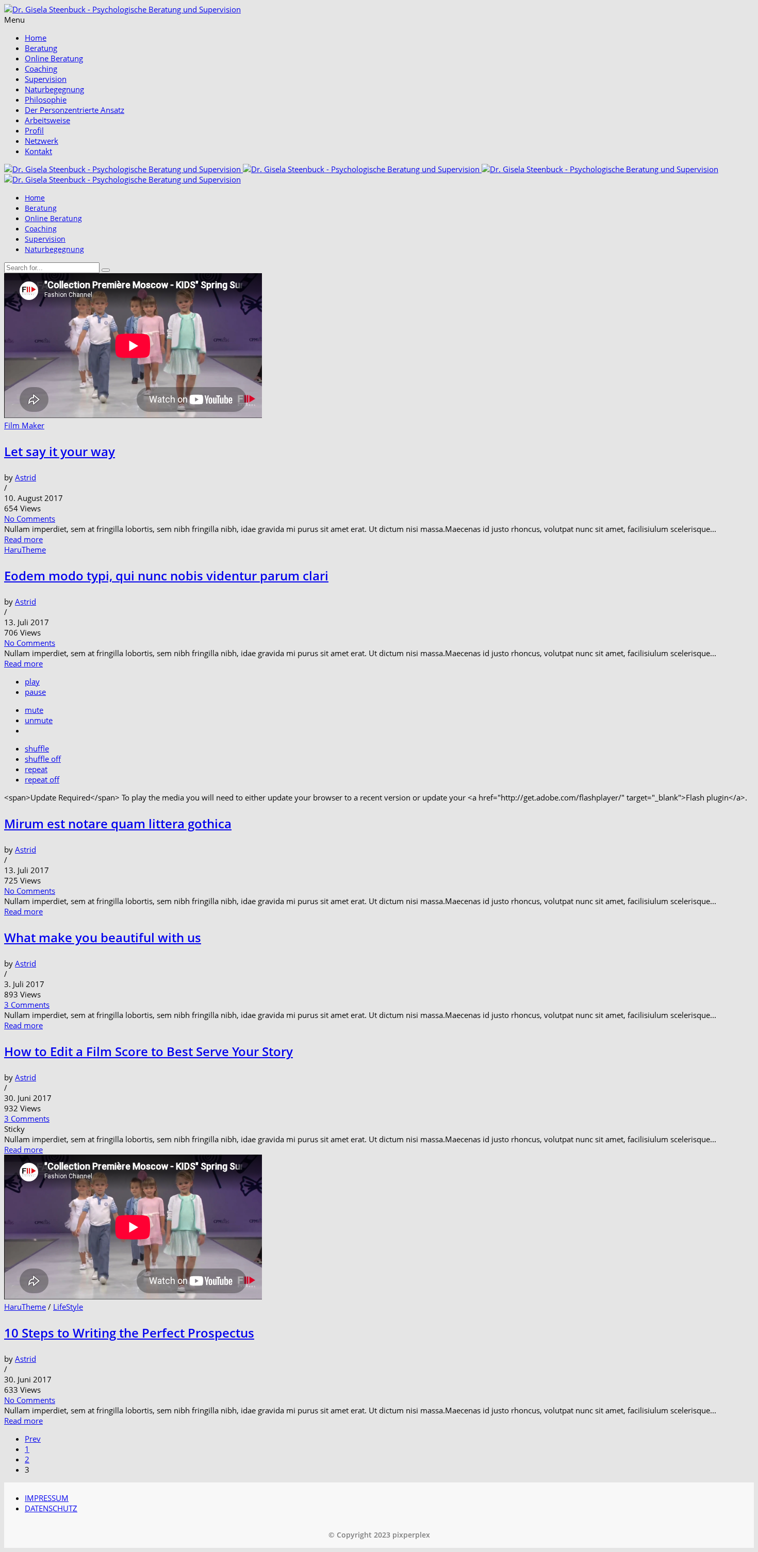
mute (34, 710)
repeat (36, 769)
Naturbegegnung (54, 89)
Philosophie (46, 99)
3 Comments (27, 1004)
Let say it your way (59, 451)
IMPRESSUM (47, 1498)
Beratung (41, 48)
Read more (23, 539)
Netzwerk (41, 141)
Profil (34, 130)
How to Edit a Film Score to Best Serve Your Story (148, 1051)
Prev (33, 1438)
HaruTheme (25, 549)
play (32, 681)
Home (35, 37)
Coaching (41, 68)
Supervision (46, 79)
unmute (39, 720)
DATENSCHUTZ (51, 1508)
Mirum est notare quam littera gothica (118, 823)
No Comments (29, 518)
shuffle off (43, 759)
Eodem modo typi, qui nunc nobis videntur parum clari (166, 575)
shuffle (37, 748)
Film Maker (24, 425)
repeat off (42, 779)
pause (35, 692)
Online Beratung (54, 58)
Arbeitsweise (47, 120)
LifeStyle (68, 1306)
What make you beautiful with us (102, 937)
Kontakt (38, 151)
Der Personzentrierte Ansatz (74, 110)
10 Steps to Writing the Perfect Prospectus (129, 1332)
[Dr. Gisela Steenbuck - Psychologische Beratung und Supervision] (122, 9)
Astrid (25, 477)
